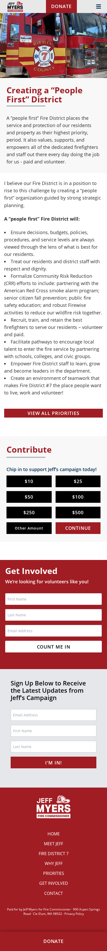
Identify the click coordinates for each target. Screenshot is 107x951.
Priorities (53, 873)
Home (54, 834)
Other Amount (29, 528)
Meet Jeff (53, 844)
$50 (29, 497)
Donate (61, 6)
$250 (29, 512)
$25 (78, 481)
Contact (53, 893)
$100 (78, 497)
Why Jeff (54, 863)
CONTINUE (78, 528)
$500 (78, 512)
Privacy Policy (74, 914)
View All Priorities (53, 413)
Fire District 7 (54, 853)
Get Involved (53, 883)
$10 (29, 481)
